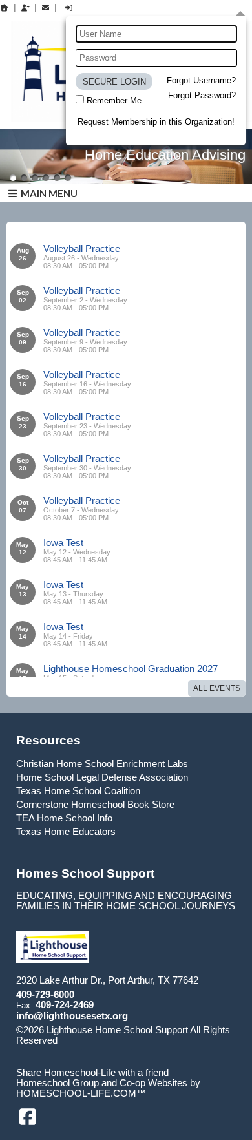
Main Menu (48, 193)
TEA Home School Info (64, 818)
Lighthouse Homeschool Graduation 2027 (130, 668)
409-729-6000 (45, 994)
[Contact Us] (45, 8)
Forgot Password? (202, 95)
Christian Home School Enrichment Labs (102, 764)
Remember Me (114, 100)
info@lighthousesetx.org (72, 1016)
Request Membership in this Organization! (156, 122)
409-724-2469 (65, 1005)
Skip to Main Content (114, 1040)
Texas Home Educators (66, 832)
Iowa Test (63, 542)
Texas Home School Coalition (78, 791)
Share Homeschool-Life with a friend (92, 1073)
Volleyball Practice (81, 248)
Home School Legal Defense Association (102, 777)
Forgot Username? (201, 80)
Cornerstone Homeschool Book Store (95, 804)
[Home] (4, 8)
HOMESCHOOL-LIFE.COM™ (81, 1093)
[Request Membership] (25, 8)
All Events (216, 688)
